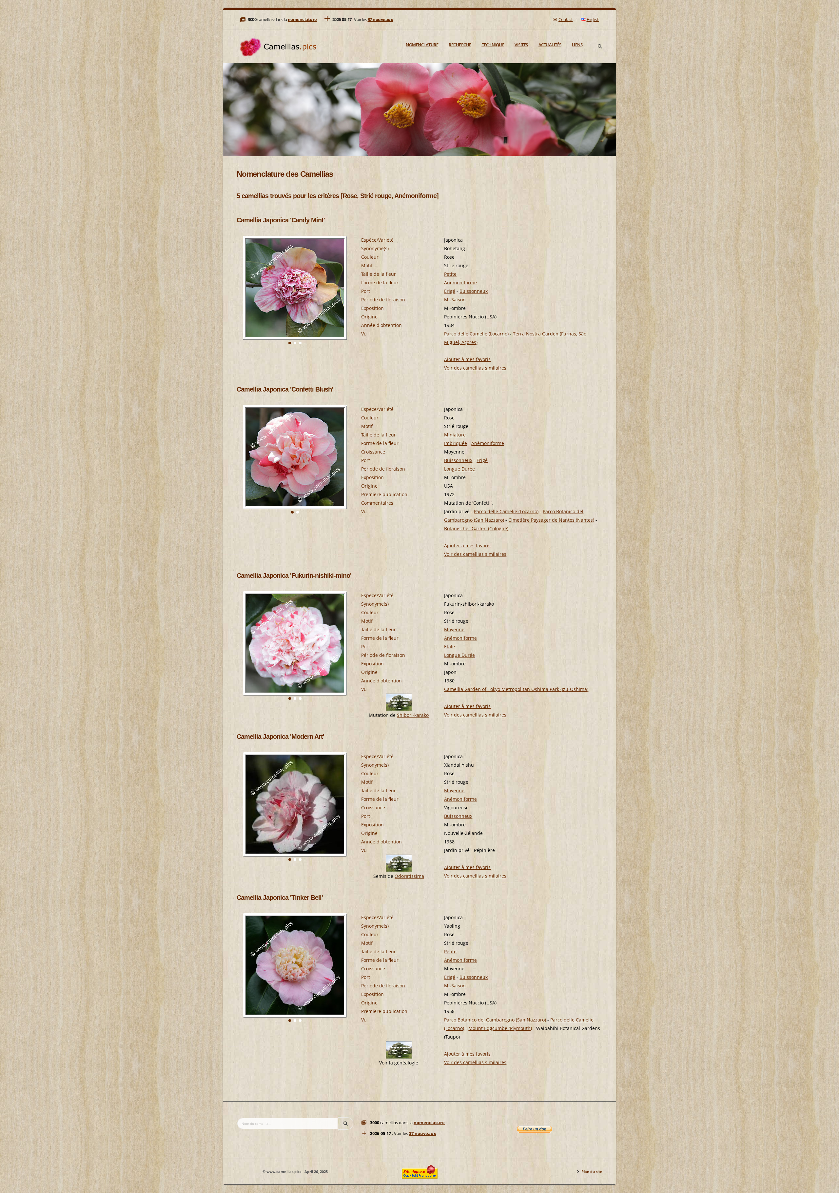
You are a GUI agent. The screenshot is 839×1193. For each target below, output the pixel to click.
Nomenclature (422, 45)
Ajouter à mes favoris (467, 359)
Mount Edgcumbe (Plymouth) (500, 1028)
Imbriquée (455, 443)
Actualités (549, 45)
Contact (565, 19)
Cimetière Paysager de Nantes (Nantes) (551, 520)
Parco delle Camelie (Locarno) (476, 334)
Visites (521, 45)
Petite (450, 274)
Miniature (455, 435)
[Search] (599, 46)
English (593, 19)
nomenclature (302, 19)
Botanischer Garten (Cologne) (476, 528)
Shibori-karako (413, 715)
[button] (289, 343)
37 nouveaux (380, 19)
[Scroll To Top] (827, 1185)
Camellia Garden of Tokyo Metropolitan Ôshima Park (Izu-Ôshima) (516, 689)
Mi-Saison (455, 299)
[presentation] (242, 297)
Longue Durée (459, 469)
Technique (493, 45)
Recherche (460, 45)
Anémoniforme (460, 282)
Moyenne (454, 629)
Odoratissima (409, 876)
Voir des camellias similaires (475, 368)
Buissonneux (473, 291)
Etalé (449, 646)
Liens (577, 45)
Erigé (449, 291)
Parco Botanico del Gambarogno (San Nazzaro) (495, 1020)
